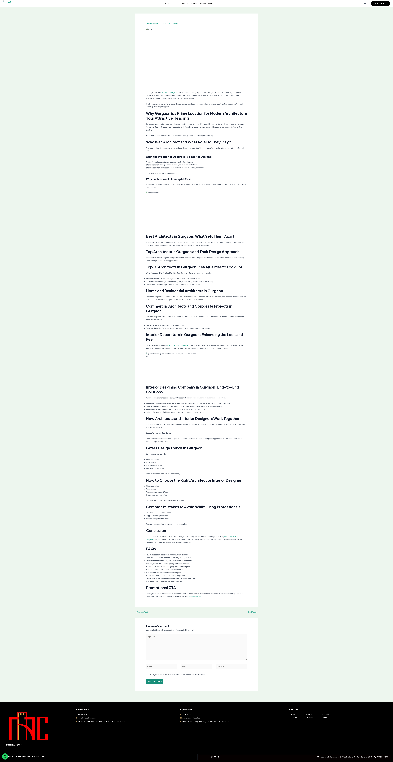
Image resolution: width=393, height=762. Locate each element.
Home (167, 3)
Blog (162, 23)
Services (184, 3)
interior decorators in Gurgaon (178, 345)
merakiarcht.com (195, 596)
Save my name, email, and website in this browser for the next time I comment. (178, 674)
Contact (194, 3)
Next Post (253, 612)
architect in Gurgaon (169, 92)
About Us (175, 3)
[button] (185, 3)
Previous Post (141, 612)
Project (203, 3)
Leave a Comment (153, 23)
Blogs (210, 3)
